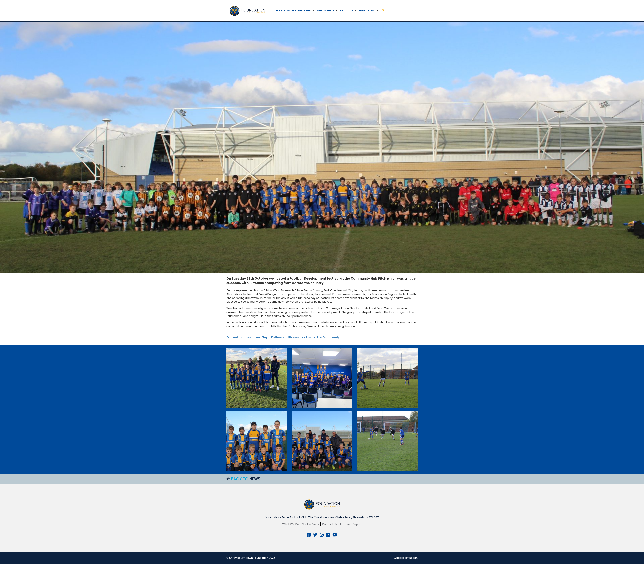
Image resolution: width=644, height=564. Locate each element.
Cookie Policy (310, 524)
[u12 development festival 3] (387, 441)
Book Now (283, 10)
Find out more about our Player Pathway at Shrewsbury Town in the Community (283, 337)
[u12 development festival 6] (256, 378)
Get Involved (301, 10)
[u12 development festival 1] (256, 441)
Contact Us (329, 524)
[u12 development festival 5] (322, 378)
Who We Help (325, 10)
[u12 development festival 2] (322, 441)
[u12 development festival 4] (387, 378)
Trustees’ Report (351, 524)
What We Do (290, 524)
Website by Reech (406, 558)
